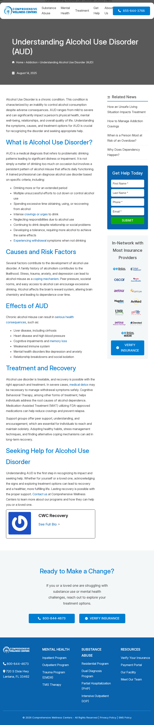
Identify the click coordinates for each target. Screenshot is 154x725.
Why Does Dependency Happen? (123, 152)
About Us (108, 10)
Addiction (32, 62)
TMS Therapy (51, 684)
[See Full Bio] (59, 524)
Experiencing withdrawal (30, 240)
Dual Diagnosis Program (92, 673)
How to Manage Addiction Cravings (125, 123)
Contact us (39, 494)
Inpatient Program (54, 658)
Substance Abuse (49, 10)
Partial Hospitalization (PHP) (96, 685)
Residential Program (95, 663)
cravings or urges (36, 214)
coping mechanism (46, 279)
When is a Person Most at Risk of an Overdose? (124, 137)
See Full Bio (47, 524)
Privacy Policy (108, 717)
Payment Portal (131, 665)
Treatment (82, 10)
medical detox (78, 384)
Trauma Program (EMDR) (53, 674)
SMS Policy (125, 717)
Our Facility (128, 672)
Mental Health (65, 10)
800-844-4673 (18, 664)
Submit (127, 220)
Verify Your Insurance (135, 658)
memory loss (58, 341)
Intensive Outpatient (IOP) (95, 698)
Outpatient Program (55, 665)
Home (19, 62)
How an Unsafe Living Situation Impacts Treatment (126, 109)
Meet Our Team (131, 679)
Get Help (97, 10)
